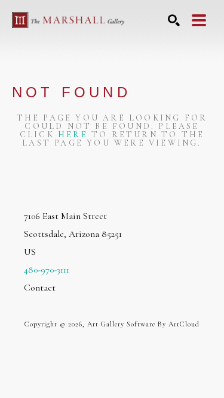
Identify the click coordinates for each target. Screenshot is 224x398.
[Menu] (199, 20)
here (73, 134)
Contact (40, 288)
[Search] (174, 20)
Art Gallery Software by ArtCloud (143, 324)
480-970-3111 (46, 270)
